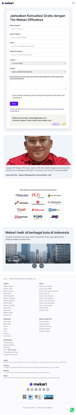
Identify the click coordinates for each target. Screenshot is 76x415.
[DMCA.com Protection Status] (48, 397)
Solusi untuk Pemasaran (47, 300)
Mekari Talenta (8, 286)
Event (5, 331)
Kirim (14, 104)
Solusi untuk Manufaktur (47, 303)
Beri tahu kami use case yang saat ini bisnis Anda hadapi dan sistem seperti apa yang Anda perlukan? (36, 77)
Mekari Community (45, 326)
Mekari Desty (8, 303)
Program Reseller (44, 331)
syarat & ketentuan (44, 109)
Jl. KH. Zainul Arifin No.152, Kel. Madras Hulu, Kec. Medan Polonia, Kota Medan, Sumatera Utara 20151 (32, 377)
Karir (10, 350)
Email (12, 42)
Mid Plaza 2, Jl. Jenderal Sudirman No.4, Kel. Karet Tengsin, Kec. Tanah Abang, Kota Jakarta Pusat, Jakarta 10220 (35, 362)
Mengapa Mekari (9, 345)
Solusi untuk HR (44, 293)
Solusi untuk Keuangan (46, 296)
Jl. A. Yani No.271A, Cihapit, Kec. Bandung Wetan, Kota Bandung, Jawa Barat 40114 (27, 372)
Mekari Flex (7, 308)
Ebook (6, 326)
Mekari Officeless (9, 298)
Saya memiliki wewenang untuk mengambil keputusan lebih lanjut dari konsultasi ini (38, 96)
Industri (12, 68)
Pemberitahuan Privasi (11, 352)
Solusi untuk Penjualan (46, 298)
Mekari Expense (9, 296)
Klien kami (7, 347)
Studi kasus (7, 321)
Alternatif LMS (43, 310)
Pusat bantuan (44, 321)
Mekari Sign (7, 293)
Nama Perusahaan (16, 51)
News (5, 329)
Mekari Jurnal (8, 288)
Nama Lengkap (15, 25)
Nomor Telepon (15, 34)
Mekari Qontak (8, 291)
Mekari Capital (8, 312)
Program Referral (44, 329)
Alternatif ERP (43, 308)
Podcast (6, 333)
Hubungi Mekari (44, 324)
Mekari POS (7, 315)
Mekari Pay (7, 310)
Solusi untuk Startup (45, 286)
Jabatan (13, 60)
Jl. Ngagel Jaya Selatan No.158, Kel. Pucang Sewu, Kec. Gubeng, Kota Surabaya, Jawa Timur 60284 (31, 367)
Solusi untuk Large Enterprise (48, 291)
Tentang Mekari (9, 342)
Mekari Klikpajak (9, 300)
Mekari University (9, 305)
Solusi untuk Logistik (45, 305)
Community (7, 336)
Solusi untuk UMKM (45, 288)
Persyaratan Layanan (10, 354)
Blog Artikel (7, 324)
